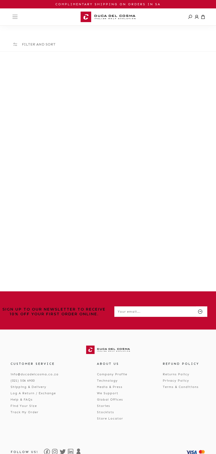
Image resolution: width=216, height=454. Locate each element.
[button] (190, 17)
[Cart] (203, 17)
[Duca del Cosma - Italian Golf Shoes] (108, 17)
